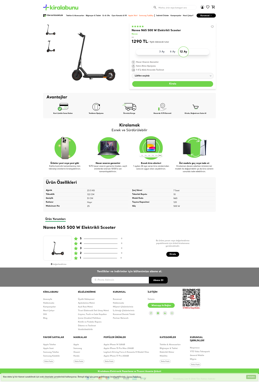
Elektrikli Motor (167, 352)
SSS (45, 314)
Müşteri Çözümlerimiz (123, 307)
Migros (193, 359)
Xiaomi (76, 352)
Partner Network (120, 318)
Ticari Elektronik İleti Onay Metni (93, 311)
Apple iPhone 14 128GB (114, 345)
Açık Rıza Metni (85, 307)
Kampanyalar (49, 307)
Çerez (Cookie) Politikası (89, 318)
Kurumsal (204, 15)
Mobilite (163, 356)
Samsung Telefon (51, 352)
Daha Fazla (48, 361)
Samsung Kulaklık (51, 356)
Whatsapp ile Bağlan (161, 305)
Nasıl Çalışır (48, 311)
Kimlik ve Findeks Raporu (89, 322)
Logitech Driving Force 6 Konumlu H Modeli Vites (126, 352)
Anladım (251, 377)
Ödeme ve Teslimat (87, 326)
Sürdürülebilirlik (85, 329)
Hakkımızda (48, 303)
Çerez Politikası (134, 377)
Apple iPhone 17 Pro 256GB (116, 356)
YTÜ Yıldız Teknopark (200, 352)
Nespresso (195, 348)
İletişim (151, 299)
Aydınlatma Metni (86, 303)
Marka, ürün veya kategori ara (173, 7)
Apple (76, 345)
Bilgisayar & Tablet (169, 348)
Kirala (172, 83)
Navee (135, 34)
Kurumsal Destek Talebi (124, 314)
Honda (76, 356)
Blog (45, 318)
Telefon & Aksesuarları (170, 345)
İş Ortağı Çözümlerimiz (123, 311)
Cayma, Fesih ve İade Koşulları (92, 314)
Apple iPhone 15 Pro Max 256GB (119, 348)
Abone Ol (158, 280)
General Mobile (197, 355)
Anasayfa (47, 299)
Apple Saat (48, 348)
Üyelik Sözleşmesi (86, 299)
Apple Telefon (49, 345)
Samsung (77, 348)
